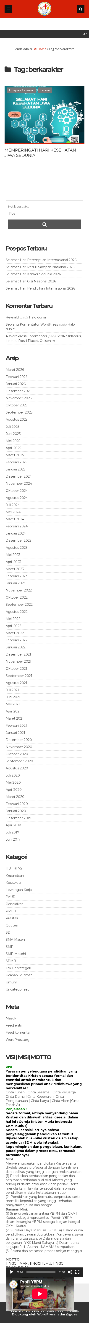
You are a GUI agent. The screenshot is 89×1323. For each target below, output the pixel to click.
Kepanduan (15, 875)
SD (8, 932)
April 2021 (13, 711)
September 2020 (19, 761)
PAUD (11, 897)
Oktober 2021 (16, 669)
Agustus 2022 (17, 612)
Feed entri (14, 1025)
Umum (45, 90)
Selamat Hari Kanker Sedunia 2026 (33, 274)
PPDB (11, 911)
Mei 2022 (13, 619)
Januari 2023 (16, 583)
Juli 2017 (12, 832)
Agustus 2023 (17, 548)
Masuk (11, 1018)
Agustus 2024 (17, 498)
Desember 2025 (18, 391)
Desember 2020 (19, 740)
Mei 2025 (13, 441)
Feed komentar (18, 1032)
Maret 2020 (15, 797)
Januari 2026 (16, 384)
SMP (9, 947)
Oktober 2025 (16, 405)
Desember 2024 (19, 476)
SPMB (11, 961)
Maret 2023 (15, 569)
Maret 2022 (15, 633)
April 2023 (13, 562)
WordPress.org (17, 1040)
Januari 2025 (15, 469)
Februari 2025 (16, 462)
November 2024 (19, 483)
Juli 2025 (12, 427)
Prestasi (12, 918)
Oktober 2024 (17, 491)
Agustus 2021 (16, 683)
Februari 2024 (17, 526)
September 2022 (19, 604)
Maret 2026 (15, 370)
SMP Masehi (16, 954)
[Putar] (11, 1272)
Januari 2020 (16, 811)
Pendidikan (15, 904)
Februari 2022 (16, 640)
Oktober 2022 (17, 597)
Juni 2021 (13, 697)
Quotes (12, 925)
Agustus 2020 (17, 768)
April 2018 (13, 825)
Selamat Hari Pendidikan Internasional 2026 (40, 288)
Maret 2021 (15, 718)
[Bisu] (70, 1272)
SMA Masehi (16, 939)
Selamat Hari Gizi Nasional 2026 (31, 281)
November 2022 (19, 590)
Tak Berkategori (18, 968)
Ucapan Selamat (21, 90)
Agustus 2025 (16, 419)
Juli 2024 (13, 505)
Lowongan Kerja (19, 890)
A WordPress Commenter (26, 336)
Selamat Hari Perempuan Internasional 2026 (41, 260)
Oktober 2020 (17, 754)
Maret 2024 (15, 519)
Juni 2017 (13, 839)
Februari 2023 (16, 576)
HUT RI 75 (14, 868)
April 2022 (13, 626)
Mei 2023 (13, 555)
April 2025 (13, 448)
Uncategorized (17, 989)
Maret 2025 (15, 455)
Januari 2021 (15, 733)
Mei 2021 (13, 704)
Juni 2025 (13, 434)
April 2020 (14, 790)
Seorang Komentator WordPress (32, 324)
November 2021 (18, 661)
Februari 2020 (17, 804)
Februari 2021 (16, 725)
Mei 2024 (13, 512)
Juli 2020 (13, 775)
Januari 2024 (16, 533)
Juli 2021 (12, 690)
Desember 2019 (18, 818)
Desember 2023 (18, 540)
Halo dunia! (38, 317)
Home (41, 49)
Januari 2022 (16, 647)
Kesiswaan (14, 883)
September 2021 (19, 676)
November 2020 (19, 747)
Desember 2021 (18, 654)
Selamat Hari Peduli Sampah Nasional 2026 (40, 267)
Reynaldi (12, 317)
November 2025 (18, 398)
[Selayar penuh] (77, 1272)
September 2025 (19, 412)
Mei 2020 (13, 782)
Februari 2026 (16, 377)
